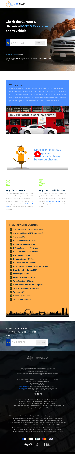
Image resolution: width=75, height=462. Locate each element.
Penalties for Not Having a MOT (25, 270)
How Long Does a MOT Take (23, 259)
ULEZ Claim (29, 429)
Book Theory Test (41, 418)
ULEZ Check (30, 418)
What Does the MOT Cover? (23, 281)
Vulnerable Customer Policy (57, 405)
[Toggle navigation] (66, 4)
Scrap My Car (19, 429)
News (25, 399)
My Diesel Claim (49, 427)
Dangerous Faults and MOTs (24, 244)
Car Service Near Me (17, 422)
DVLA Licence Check (19, 427)
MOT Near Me (29, 422)
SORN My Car (60, 427)
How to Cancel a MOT (21, 425)
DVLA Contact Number (22, 420)
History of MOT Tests (21, 255)
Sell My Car (39, 427)
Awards (46, 401)
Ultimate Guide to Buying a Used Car (30, 416)
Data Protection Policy (55, 399)
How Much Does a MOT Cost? (24, 263)
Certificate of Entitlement (37, 420)
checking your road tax (53, 201)
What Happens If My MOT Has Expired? (28, 285)
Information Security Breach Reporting (31, 403)
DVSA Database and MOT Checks (25, 248)
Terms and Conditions (26, 401)
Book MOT (30, 427)
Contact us (54, 401)
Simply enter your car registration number (34, 98)
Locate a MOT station (12, 54)
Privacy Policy (17, 399)
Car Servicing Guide (61, 422)
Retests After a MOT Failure (24, 277)
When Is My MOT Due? (21, 296)
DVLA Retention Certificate (54, 420)
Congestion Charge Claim (41, 429)
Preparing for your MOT (22, 274)
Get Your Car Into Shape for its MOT (26, 252)
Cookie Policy (42, 399)
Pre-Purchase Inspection (59, 416)
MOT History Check (56, 429)
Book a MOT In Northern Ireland (44, 422)
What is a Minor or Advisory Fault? (26, 288)
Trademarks (38, 401)
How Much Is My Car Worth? (22, 431)
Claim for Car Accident (48, 425)
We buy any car (13, 416)
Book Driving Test (20, 418)
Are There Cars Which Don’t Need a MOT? (29, 229)
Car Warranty (46, 416)
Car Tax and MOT (19, 237)
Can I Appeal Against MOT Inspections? (28, 233)
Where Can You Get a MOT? (23, 299)
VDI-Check (59, 425)
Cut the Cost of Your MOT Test (25, 241)
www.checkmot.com (24, 386)
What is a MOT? (19, 292)
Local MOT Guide (34, 425)
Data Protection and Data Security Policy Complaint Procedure (30, 405)
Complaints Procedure (50, 403)
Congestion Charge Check (56, 418)
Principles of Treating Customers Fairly (38, 408)
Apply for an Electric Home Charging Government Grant (48, 431)
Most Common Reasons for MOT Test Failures (30, 266)
